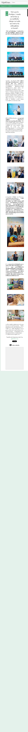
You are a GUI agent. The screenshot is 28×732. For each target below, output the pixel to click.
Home (10, 6)
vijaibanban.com (14, 338)
